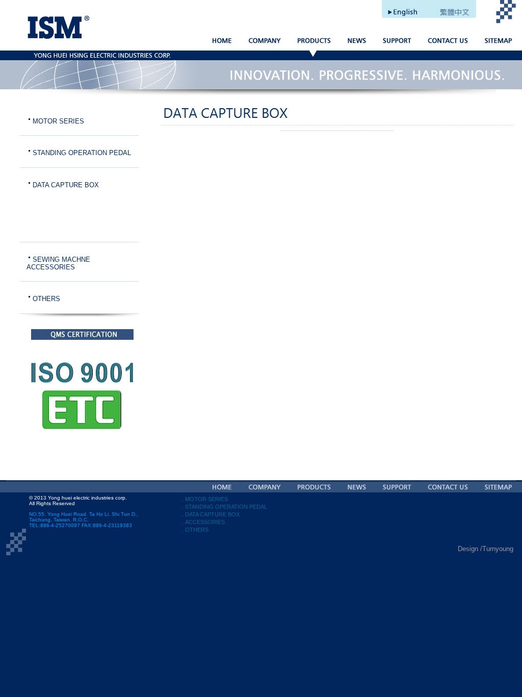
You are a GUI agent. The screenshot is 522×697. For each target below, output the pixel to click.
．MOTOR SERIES (203, 499)
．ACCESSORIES (202, 522)
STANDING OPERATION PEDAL (82, 153)
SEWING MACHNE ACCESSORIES (58, 263)
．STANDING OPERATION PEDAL (223, 507)
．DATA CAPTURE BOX (209, 514)
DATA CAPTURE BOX (66, 185)
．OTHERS (193, 530)
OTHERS (46, 299)
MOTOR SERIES (58, 121)
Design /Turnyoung (485, 549)
